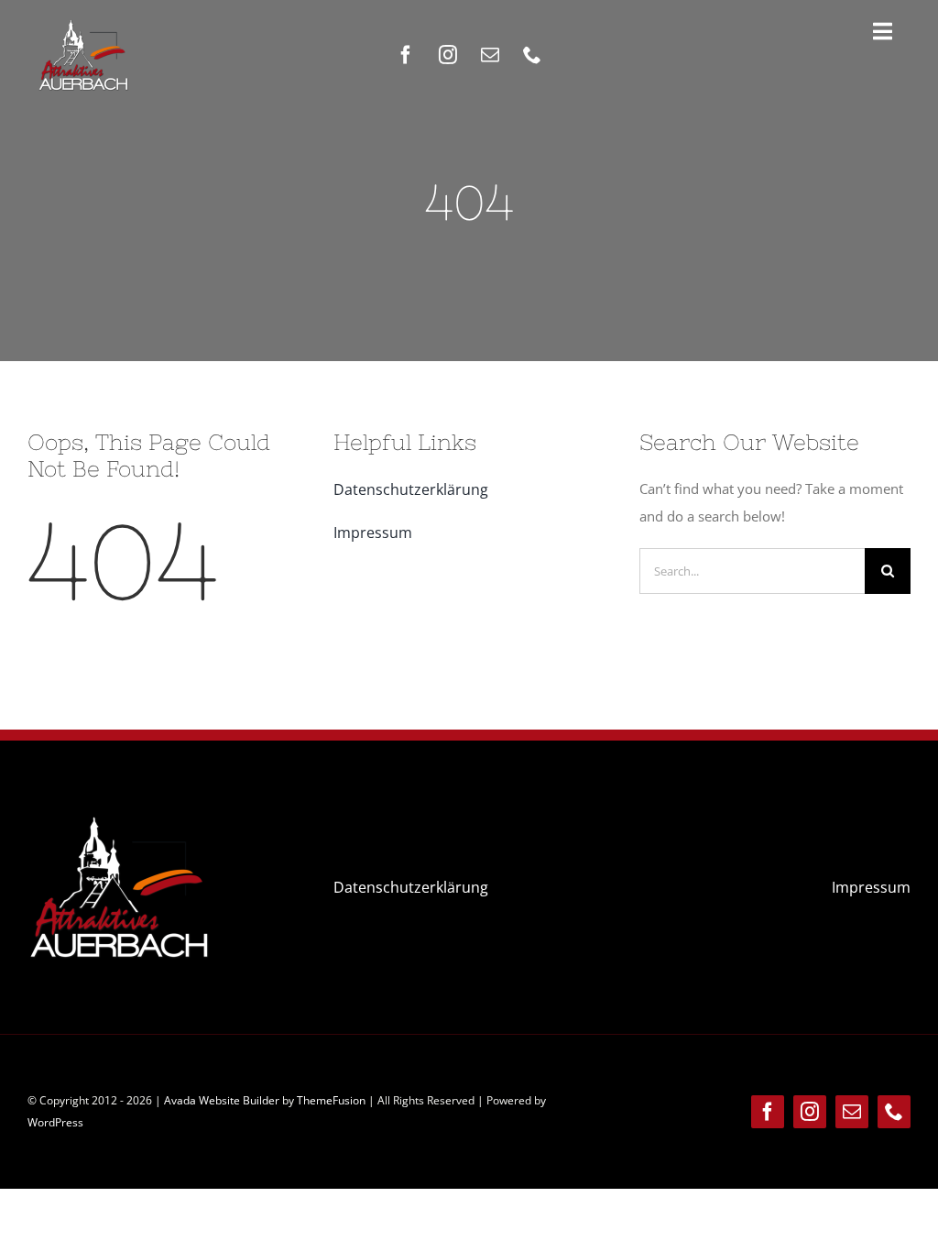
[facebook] (405, 54)
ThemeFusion (331, 1100)
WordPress (55, 1122)
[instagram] (447, 54)
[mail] (490, 54)
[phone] (532, 54)
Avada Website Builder (221, 1100)
